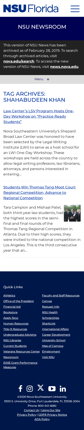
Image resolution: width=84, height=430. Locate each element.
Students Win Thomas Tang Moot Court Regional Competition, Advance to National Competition (39, 192)
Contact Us (31, 410)
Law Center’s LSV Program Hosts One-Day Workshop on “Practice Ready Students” (38, 116)
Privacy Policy (26, 414)
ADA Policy (42, 419)
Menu (39, 79)
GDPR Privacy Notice (52, 414)
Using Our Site (50, 410)
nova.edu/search (18, 61)
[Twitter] (40, 390)
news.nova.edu (64, 67)
